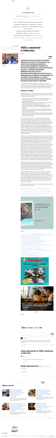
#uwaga (22, 194)
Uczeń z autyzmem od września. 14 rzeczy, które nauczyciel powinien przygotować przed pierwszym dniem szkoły (17, 406)
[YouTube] (5, 433)
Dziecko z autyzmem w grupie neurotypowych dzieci (32, 239)
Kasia (41, 366)
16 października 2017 (26, 357)
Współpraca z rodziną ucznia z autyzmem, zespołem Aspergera (34, 241)
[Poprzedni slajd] (22, 299)
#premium (37, 191)
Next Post (51, 345)
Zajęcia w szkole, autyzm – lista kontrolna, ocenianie (32, 255)
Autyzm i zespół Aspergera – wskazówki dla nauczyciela (33, 248)
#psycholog (43, 191)
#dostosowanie (46, 188)
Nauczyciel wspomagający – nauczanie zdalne (31, 242)
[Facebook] (2, 433)
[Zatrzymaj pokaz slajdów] (52, 288)
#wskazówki (14, 49)
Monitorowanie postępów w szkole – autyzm (31, 238)
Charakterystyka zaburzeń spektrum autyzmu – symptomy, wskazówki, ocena (37, 234)
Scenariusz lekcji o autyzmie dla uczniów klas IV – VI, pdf (33, 243)
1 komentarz (16, 51)
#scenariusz (23, 192)
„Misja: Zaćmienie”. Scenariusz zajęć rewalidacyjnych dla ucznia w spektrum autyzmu (44, 405)
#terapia (42, 192)
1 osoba (28, 361)
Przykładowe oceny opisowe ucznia (29, 254)
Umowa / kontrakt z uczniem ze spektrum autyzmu (32, 236)
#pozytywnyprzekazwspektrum (32, 191)
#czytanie (43, 188)
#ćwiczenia (41, 194)
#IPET (25, 189)
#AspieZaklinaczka (34, 188)
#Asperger (5, 49)
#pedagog (24, 191)
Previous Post (23, 345)
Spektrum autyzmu (9, 48)
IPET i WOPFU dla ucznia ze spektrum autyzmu (28, 302)
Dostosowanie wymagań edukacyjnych (7, 47)
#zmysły (39, 194)
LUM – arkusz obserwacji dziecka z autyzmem (31, 247)
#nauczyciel (22, 191)
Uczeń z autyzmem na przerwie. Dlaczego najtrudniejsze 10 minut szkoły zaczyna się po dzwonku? (17, 392)
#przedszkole (40, 191)
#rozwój (52, 191)
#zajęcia (6, 50)
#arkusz (22, 188)
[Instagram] (4, 433)
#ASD (3, 49)
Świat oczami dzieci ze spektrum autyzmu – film (31, 252)
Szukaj (52, 333)
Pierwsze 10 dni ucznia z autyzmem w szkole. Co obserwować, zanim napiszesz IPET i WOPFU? (37, 305)
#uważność (24, 194)
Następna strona (51, 418)
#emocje (22, 189)
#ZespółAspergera (35, 194)
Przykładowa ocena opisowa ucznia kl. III (41, 233)
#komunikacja (31, 189)
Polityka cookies (5, 436)
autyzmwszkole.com (28, 12)
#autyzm (8, 49)
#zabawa (3, 50)
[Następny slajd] (52, 299)
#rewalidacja (48, 191)
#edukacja (50, 188)
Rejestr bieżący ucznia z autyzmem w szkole (30, 237)
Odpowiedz (25, 363)
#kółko (11, 49)
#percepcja (28, 191)
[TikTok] (7, 433)
